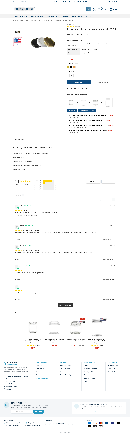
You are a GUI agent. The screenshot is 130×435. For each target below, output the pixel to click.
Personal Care (64, 372)
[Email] (71, 88)
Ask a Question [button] (94, 182)
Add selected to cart (87, 110)
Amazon (21, 423)
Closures (65, 16)
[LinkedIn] (63, 423)
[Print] (75, 88)
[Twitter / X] (55, 423)
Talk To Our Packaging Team (90, 411)
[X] (78, 88)
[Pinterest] (85, 88)
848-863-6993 (10, 381)
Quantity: (70, 71)
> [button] (65, 305)
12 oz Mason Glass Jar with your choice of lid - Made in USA (88, 130)
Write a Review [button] (109, 182)
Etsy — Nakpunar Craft (12, 425)
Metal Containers (77, 16)
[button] (104, 82)
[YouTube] (67, 423)
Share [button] (18, 219)
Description (19, 139)
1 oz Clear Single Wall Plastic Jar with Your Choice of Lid (87, 125)
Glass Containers (20, 16)
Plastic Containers (36, 16)
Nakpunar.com (10, 423)
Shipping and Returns (90, 372)
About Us (86, 375)
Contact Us (87, 365)
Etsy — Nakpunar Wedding (32, 425)
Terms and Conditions (90, 368)
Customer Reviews (89, 378)
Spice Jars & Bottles (52, 16)
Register (104, 10)
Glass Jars (39, 365)
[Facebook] (68, 88)
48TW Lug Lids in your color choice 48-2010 (26, 215)
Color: (72, 63)
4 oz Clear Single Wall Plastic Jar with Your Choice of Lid (87, 120)
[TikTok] (71, 423)
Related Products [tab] (20, 313)
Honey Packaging (65, 368)
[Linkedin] (82, 88)
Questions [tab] (18, 195)
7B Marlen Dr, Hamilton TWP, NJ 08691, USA (17, 377)
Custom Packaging (65, 375)
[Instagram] (50, 423)
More (87, 16)
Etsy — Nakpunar (33, 423)
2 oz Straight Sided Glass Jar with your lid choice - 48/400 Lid (88, 115)
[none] (44, 42)
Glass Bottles (40, 368)
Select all (72, 110)
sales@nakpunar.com (12, 383)
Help (85, 381)
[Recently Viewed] (95, 9)
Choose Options (74, 117)
